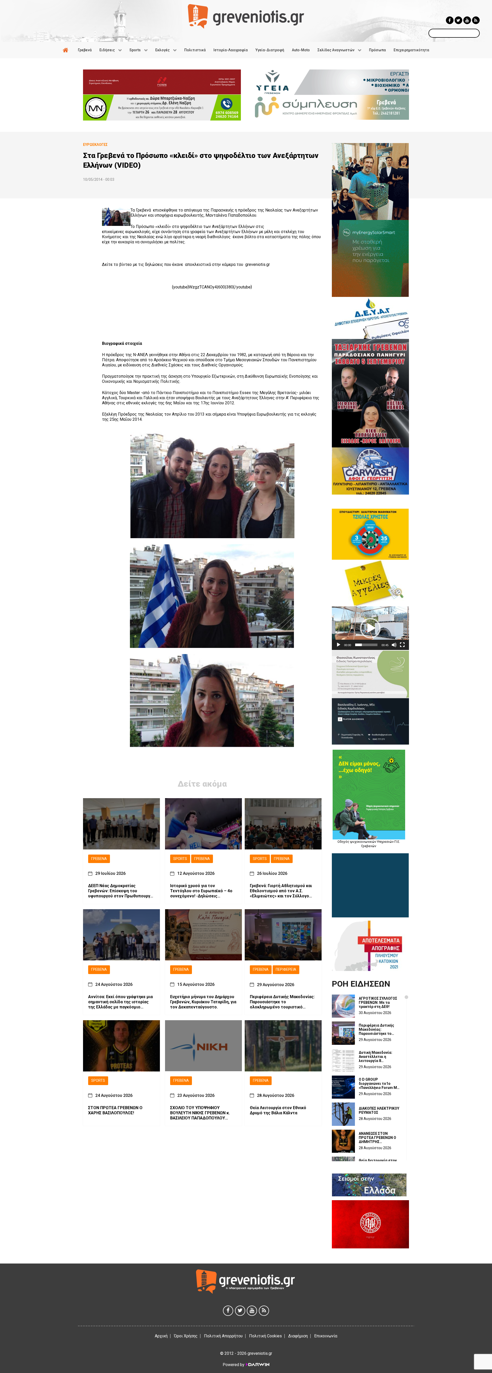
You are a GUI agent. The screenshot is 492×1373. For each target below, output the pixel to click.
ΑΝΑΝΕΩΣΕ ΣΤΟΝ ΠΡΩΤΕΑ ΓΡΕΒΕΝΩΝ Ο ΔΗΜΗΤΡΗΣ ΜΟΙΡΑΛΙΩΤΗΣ (377, 1137)
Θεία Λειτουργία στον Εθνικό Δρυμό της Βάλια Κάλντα (278, 1110)
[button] (370, 628)
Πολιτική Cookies (265, 1336)
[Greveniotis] (246, 16)
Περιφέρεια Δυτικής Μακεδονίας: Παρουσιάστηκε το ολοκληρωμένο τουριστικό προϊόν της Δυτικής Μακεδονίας (282, 1002)
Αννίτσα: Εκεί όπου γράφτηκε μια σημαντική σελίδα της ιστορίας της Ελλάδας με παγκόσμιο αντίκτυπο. (120, 1002)
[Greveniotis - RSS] (476, 20)
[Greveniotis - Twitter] (458, 20)
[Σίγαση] (394, 644)
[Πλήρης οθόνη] (402, 644)
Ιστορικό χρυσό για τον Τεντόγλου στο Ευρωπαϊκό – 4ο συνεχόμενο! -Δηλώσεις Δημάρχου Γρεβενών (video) (201, 891)
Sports (180, 859)
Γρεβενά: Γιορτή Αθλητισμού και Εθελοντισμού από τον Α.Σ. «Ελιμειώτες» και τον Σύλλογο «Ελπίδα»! (281, 891)
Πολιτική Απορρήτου (223, 1336)
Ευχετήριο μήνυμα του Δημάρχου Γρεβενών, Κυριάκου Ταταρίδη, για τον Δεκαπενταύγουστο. (203, 1002)
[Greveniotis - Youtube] (467, 20)
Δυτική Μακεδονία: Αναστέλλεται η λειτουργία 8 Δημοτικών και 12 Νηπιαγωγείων (375, 1056)
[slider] (366, 645)
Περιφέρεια (286, 970)
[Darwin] (257, 1364)
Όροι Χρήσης (186, 1336)
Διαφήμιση (298, 1336)
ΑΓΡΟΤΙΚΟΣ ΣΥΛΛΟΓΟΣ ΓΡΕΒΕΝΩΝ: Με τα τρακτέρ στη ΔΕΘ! (378, 1002)
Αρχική (161, 1336)
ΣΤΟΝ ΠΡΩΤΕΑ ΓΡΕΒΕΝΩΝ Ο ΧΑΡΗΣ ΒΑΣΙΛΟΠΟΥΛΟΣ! (115, 1110)
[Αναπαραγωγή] (338, 644)
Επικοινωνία (325, 1336)
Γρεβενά (99, 859)
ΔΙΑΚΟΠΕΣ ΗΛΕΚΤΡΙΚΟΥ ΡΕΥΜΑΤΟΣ (379, 1110)
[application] (370, 628)
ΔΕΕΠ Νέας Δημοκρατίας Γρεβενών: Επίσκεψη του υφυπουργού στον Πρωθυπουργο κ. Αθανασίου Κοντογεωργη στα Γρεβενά (120, 891)
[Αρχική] (66, 50)
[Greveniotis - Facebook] (450, 20)
